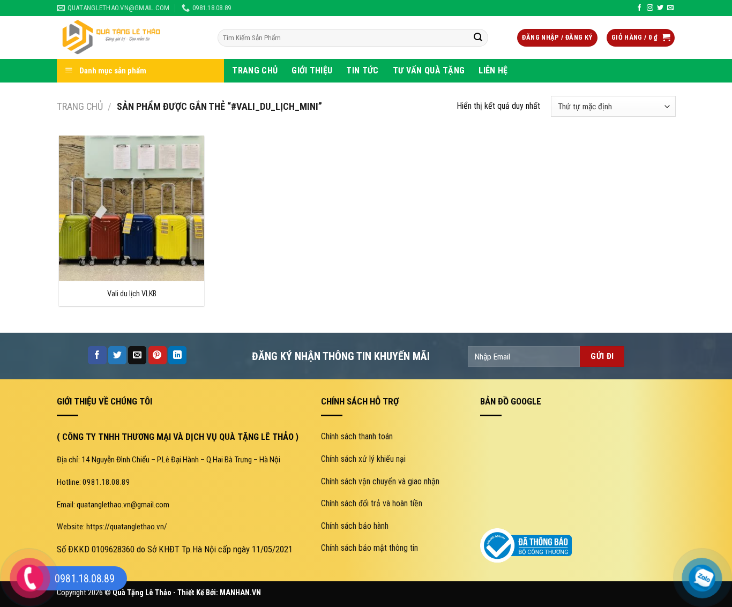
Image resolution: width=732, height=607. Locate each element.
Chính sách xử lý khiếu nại (363, 459)
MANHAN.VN (240, 592)
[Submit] (478, 38)
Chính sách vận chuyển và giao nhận (380, 481)
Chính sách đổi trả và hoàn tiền (371, 503)
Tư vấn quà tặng (429, 70)
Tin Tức (362, 70)
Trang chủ (80, 106)
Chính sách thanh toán (357, 436)
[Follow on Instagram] (650, 8)
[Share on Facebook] (97, 355)
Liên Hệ (493, 70)
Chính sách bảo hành (355, 526)
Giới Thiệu (312, 70)
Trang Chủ (255, 70)
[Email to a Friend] (137, 355)
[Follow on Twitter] (660, 8)
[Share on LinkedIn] (177, 355)
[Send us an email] (670, 8)
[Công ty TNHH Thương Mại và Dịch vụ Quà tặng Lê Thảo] (129, 37)
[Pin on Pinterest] (157, 355)
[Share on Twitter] (117, 355)
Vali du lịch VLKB (131, 293)
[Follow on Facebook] (639, 8)
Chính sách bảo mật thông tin (369, 548)
